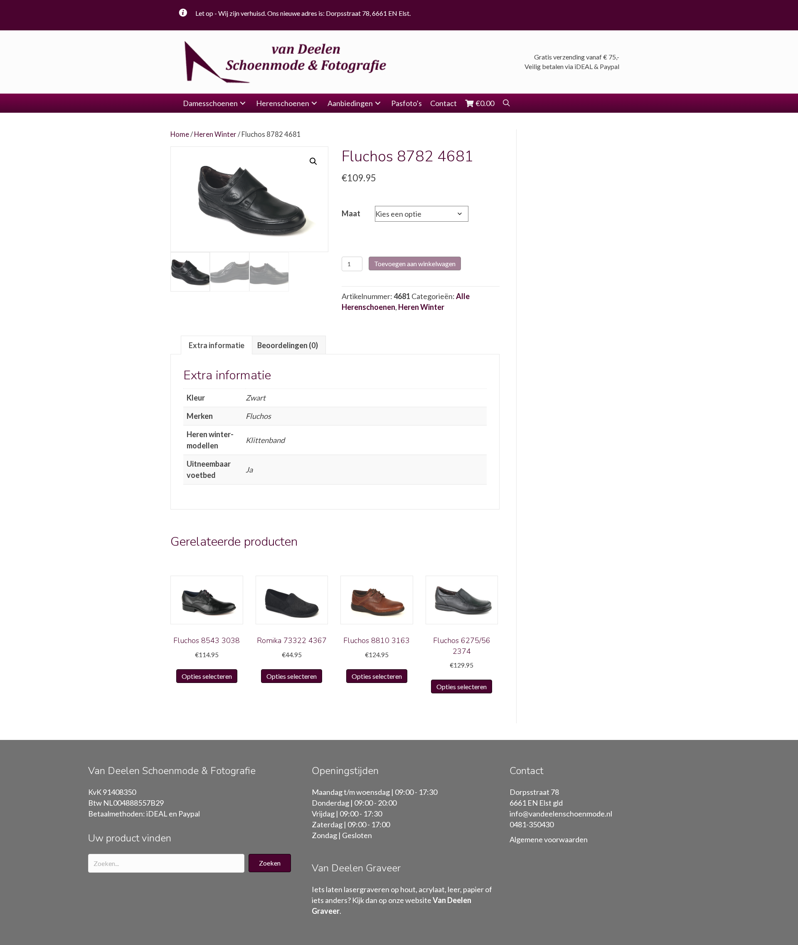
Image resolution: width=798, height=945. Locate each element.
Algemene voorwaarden (549, 839)
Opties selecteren (207, 676)
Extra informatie (216, 345)
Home (179, 134)
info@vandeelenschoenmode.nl (561, 813)
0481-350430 (532, 824)
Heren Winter (215, 134)
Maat (351, 213)
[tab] (216, 345)
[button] (243, 103)
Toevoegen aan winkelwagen (415, 263)
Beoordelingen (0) (287, 345)
